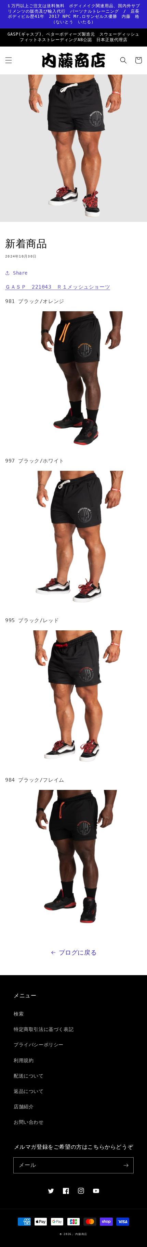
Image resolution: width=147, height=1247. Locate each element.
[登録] (125, 1165)
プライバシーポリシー (39, 1044)
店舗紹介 (24, 1106)
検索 (19, 1014)
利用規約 (24, 1060)
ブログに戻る (78, 952)
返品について (29, 1091)
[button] (8, 60)
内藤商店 (81, 1234)
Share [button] (20, 273)
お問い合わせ (29, 1122)
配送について (29, 1076)
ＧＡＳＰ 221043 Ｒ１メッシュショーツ (57, 287)
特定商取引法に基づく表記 (44, 1029)
